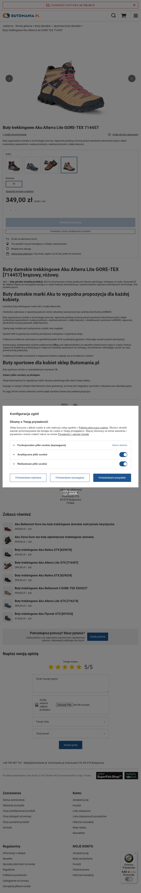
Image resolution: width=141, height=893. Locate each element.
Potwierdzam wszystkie (112, 477)
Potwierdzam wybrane (28, 477)
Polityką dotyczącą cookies (93, 427)
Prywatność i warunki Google (73, 434)
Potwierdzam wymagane (70, 477)
